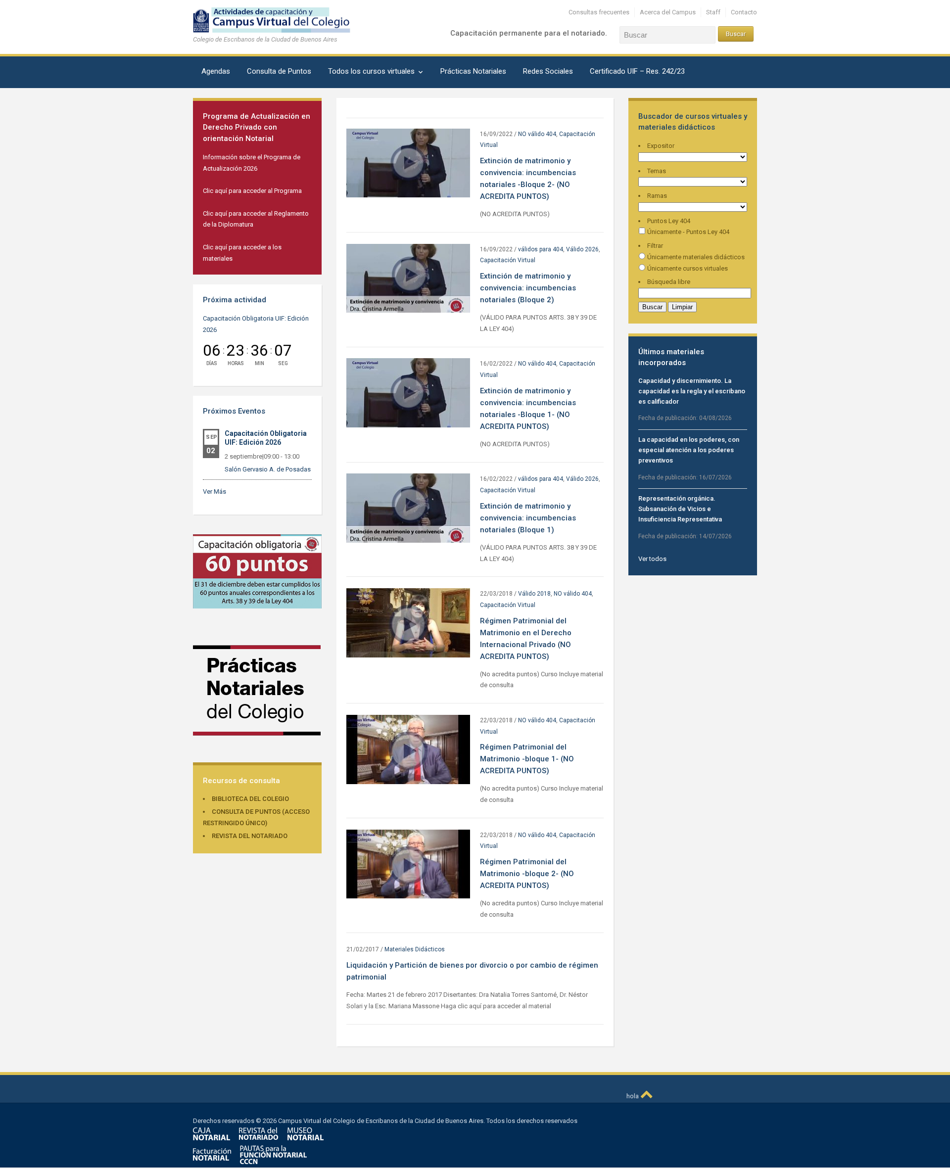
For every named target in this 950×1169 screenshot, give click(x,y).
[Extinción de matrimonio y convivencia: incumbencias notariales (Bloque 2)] (408, 277)
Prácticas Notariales (473, 71)
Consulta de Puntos (279, 71)
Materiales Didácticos (414, 949)
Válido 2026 (582, 249)
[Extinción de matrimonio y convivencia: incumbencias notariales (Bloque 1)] (408, 508)
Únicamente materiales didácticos (695, 257)
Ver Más (214, 491)
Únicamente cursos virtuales (687, 268)
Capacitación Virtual (507, 260)
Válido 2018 (534, 593)
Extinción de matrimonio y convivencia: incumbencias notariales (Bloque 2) (528, 288)
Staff (713, 12)
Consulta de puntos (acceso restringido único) (256, 817)
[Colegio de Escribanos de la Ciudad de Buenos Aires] (280, 19)
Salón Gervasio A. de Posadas (268, 469)
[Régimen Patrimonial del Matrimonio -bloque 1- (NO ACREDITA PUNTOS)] (408, 748)
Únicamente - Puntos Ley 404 (687, 231)
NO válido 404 (537, 134)
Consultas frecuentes (599, 12)
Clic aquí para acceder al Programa (252, 190)
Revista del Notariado (249, 836)
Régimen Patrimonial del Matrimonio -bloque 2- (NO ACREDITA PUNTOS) (527, 873)
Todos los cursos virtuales (371, 71)
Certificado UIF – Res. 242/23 (637, 71)
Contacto (744, 12)
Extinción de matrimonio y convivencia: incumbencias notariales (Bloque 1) (528, 518)
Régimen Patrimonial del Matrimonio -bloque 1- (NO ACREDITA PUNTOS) (527, 759)
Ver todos (652, 558)
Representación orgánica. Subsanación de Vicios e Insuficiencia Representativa (680, 509)
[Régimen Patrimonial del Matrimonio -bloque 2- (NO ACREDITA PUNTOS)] (408, 863)
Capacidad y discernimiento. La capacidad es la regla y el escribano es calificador (691, 391)
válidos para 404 (540, 249)
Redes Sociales (548, 71)
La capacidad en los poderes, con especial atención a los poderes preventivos (688, 450)
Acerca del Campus (668, 12)
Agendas (215, 71)
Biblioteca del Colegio (250, 798)
